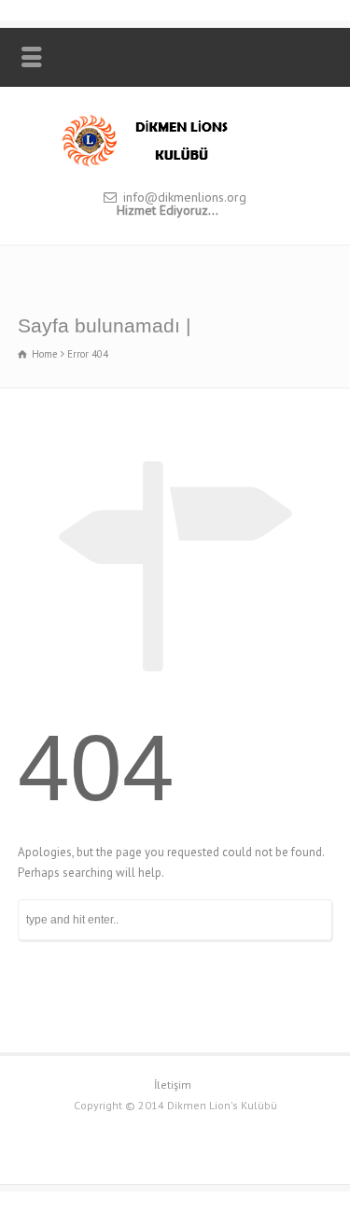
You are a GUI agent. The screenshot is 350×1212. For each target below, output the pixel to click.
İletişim (172, 1085)
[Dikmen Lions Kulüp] (175, 165)
